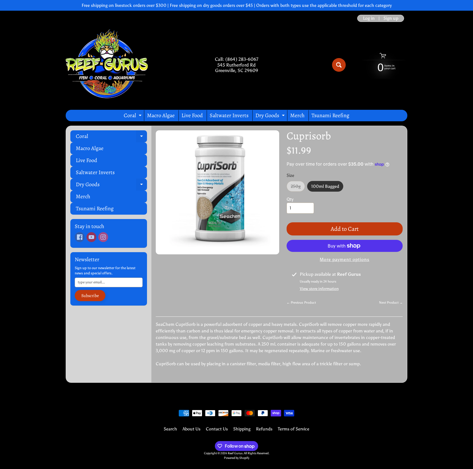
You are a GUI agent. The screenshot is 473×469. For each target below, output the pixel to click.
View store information (319, 288)
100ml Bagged (327, 188)
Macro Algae (161, 115)
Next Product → (391, 302)
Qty (290, 199)
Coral (133, 116)
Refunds (264, 428)
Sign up (390, 18)
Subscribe (90, 296)
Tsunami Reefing (330, 115)
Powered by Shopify (236, 458)
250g (298, 188)
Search (170, 428)
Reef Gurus (235, 453)
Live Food (192, 115)
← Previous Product (301, 302)
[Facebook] (80, 237)
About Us (191, 428)
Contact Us (217, 428)
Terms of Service (293, 428)
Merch (297, 115)
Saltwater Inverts (229, 115)
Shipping (241, 428)
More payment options (344, 259)
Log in (369, 18)
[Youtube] (91, 237)
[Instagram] (103, 237)
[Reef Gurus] (107, 64)
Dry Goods (270, 116)
